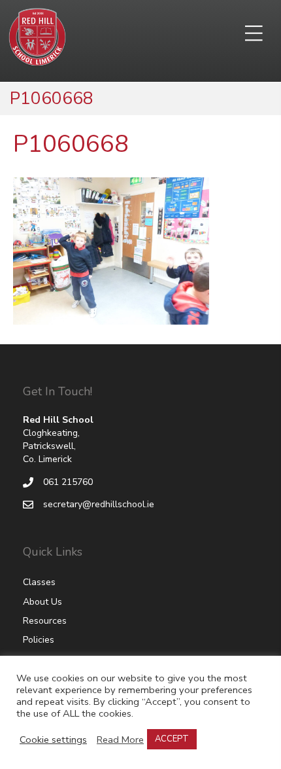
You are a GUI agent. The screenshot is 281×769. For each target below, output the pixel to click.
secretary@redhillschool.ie (98, 504)
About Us (42, 602)
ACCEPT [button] (172, 739)
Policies (38, 640)
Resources (45, 621)
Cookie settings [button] (53, 739)
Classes (39, 582)
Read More (120, 739)
